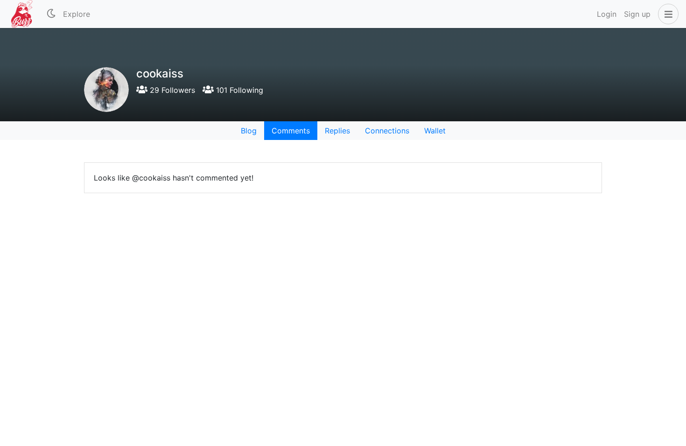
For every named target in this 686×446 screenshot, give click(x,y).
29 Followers (171, 90)
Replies (337, 130)
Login (606, 14)
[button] (666, 14)
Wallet (435, 130)
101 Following (238, 90)
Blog (249, 130)
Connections (387, 130)
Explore (76, 14)
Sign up (637, 14)
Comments (291, 130)
